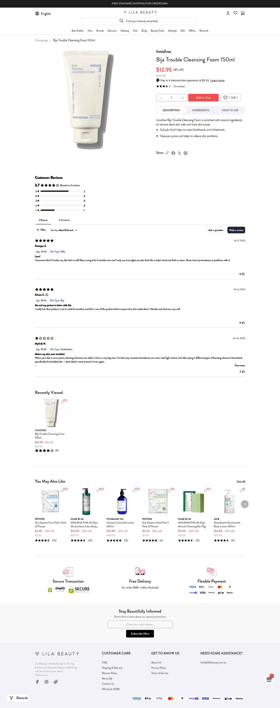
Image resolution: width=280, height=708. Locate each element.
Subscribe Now (140, 633)
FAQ (104, 662)
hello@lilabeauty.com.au (213, 662)
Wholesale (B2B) (111, 689)
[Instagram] (46, 681)
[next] (245, 415)
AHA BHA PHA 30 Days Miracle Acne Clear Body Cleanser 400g (84, 524)
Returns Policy (109, 673)
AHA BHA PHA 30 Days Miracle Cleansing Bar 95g (192, 524)
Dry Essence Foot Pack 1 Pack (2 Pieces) (50, 524)
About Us (156, 662)
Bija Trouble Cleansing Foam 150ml (50, 436)
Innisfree (163, 51)
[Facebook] (173, 152)
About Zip (107, 678)
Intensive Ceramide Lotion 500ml (120, 524)
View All (241, 481)
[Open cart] (243, 13)
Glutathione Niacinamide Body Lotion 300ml (227, 524)
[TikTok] (56, 681)
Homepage (41, 40)
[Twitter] (179, 152)
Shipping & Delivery (112, 668)
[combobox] (139, 21)
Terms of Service (159, 673)
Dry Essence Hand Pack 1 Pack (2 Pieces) (155, 524)
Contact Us (108, 684)
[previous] (35, 415)
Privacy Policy (158, 668)
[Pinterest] (185, 152)
